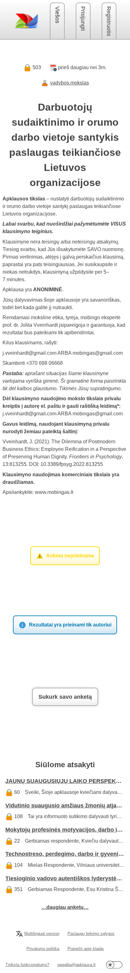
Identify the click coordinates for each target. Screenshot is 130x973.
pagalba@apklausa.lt (76, 964)
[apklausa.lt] (26, 21)
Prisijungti (83, 18)
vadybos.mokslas (69, 82)
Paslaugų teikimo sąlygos (91, 933)
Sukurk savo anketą (65, 697)
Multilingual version (41, 933)
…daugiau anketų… (65, 907)
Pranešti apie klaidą (85, 948)
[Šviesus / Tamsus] (114, 965)
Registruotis (109, 21)
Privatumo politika (43, 948)
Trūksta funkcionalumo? (27, 964)
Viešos (57, 14)
